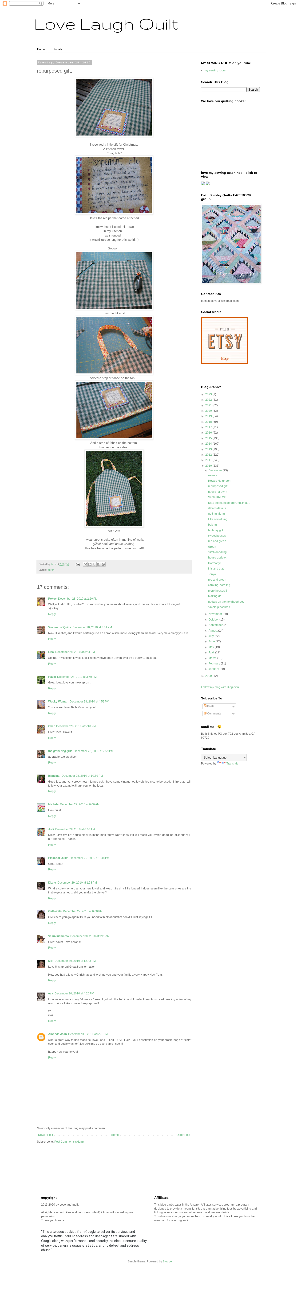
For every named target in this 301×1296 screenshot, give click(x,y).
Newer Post (45, 1135)
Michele (53, 804)
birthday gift (215, 530)
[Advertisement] (126, 1176)
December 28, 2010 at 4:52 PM (89, 701)
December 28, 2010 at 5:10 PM (76, 726)
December (216, 470)
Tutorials (56, 49)
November (216, 614)
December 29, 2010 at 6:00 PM (83, 911)
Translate (232, 763)
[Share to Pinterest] (103, 564)
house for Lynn (217, 491)
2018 (209, 421)
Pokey (52, 598)
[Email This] (85, 564)
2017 (209, 427)
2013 (209, 449)
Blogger (168, 1261)
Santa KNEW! (217, 497)
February (215, 663)
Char (51, 726)
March (213, 658)
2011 (209, 460)
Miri (50, 960)
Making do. (215, 596)
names (212, 475)
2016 (209, 432)
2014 (209, 443)
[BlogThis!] (89, 564)
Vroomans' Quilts (59, 627)
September (216, 625)
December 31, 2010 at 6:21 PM (88, 1034)
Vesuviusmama (58, 936)
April (212, 652)
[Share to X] (94, 564)
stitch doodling (217, 552)
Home (41, 49)
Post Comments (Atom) (69, 1141)
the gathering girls (60, 751)
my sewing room (215, 70)
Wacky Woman (58, 701)
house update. (217, 557)
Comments (213, 713)
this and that (216, 568)
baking (212, 524)
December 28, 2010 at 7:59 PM (93, 751)
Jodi (51, 829)
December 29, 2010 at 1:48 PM (89, 858)
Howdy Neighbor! (219, 480)
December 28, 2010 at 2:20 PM (78, 598)
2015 (209, 438)
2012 (209, 454)
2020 (209, 410)
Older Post (183, 1135)
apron (51, 569)
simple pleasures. (219, 607)
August (213, 630)
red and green (217, 541)
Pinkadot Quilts (58, 858)
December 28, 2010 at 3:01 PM (92, 627)
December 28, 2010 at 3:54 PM (75, 652)
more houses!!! (217, 590)
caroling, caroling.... (220, 585)
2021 (209, 405)
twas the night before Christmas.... (229, 502)
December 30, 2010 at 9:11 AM (90, 936)
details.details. (217, 508)
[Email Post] (78, 564)
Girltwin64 (55, 911)
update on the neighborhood (226, 601)
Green (212, 546)
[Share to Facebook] (98, 564)
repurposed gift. (218, 486)
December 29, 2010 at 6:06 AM (79, 804)
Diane (52, 882)
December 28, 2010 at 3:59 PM (77, 677)
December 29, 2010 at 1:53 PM (77, 882)
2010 (209, 465)
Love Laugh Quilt (106, 24)
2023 (209, 394)
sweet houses (217, 535)
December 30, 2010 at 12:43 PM (75, 960)
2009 (209, 676)
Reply (52, 614)
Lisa (51, 652)
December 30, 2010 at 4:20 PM (74, 993)
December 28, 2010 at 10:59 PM (82, 775)
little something (217, 519)
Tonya (212, 574)
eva (50, 993)
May (212, 647)
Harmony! (214, 563)
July (211, 636)
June (212, 641)
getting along (216, 513)
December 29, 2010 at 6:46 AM (75, 829)
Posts (210, 706)
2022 (209, 399)
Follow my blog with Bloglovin (220, 687)
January (214, 669)
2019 (209, 416)
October (214, 619)
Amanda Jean (57, 1034)
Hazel (52, 677)
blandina (54, 775)
